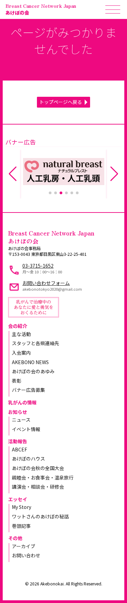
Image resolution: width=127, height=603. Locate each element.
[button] (50, 193)
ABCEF (19, 449)
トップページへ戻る (60, 101)
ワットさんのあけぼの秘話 (40, 516)
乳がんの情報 (22, 402)
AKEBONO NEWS (30, 362)
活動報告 (17, 441)
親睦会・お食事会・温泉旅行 (42, 477)
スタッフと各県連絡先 (35, 343)
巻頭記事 (21, 525)
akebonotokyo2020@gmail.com (52, 289)
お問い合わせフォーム (46, 283)
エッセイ (17, 499)
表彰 (16, 380)
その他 (15, 538)
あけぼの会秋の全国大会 (38, 468)
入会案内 (21, 352)
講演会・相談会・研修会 (38, 486)
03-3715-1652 (38, 265)
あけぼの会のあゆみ (33, 371)
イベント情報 (26, 429)
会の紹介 (17, 325)
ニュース (21, 419)
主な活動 (21, 334)
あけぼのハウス (28, 458)
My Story (21, 507)
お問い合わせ (26, 555)
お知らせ (17, 411)
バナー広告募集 (28, 389)
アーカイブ (23, 546)
